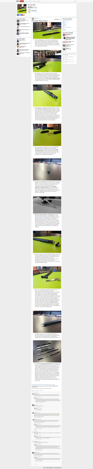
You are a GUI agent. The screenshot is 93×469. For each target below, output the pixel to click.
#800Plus (36, 384)
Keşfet (26, 1)
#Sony (64, 26)
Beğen (33, 390)
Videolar (30, 1)
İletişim (73, 56)
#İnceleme (44, 384)
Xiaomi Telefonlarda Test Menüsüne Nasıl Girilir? (24, 53)
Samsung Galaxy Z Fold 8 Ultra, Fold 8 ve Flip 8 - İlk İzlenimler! (24, 33)
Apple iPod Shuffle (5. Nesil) (69, 41)
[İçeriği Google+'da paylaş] (22, 15)
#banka (64, 23)
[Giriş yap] (75, 1)
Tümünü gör (18, 36)
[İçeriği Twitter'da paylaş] (20, 15)
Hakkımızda (70, 56)
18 (20, 40)
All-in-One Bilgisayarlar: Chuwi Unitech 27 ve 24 (24, 20)
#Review (54, 384)
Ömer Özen (37, 441)
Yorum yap (41, 390)
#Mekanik (39, 384)
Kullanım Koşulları (65, 57)
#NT (63, 28)
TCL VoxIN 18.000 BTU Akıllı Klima (24, 26)
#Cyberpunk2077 (65, 22)
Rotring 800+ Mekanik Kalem (40, 21)
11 (20, 47)
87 (66, 40)
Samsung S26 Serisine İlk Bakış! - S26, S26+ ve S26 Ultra (24, 23)
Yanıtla (37, 396)
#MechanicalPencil (49, 384)
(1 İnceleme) (34, 6)
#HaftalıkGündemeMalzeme (67, 20)
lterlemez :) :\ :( (37, 419)
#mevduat (64, 25)
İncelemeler (39, 1)
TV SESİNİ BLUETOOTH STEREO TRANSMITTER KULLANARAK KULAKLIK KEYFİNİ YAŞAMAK (70, 38)
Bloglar (34, 1)
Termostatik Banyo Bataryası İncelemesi (69, 45)
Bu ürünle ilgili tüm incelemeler (51, 467)
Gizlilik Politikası (70, 57)
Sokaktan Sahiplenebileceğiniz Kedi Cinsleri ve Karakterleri (24, 43)
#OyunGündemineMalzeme (67, 27)
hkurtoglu (37, 393)
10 (66, 35)
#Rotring (33, 384)
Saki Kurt (37, 452)
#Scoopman (64, 29)
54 (66, 49)
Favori (35, 390)
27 (20, 24)
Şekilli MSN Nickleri (22, 40)
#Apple (64, 21)
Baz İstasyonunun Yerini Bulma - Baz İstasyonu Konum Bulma (24, 50)
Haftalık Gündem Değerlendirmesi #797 (24, 30)
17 (20, 44)
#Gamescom (65, 24)
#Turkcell (64, 30)
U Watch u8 (67, 48)
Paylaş (38, 390)
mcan (38, 398)
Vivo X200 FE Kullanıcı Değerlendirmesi (22, 46)
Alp (36, 404)
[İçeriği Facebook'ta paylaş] (18, 15)
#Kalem (42, 384)
